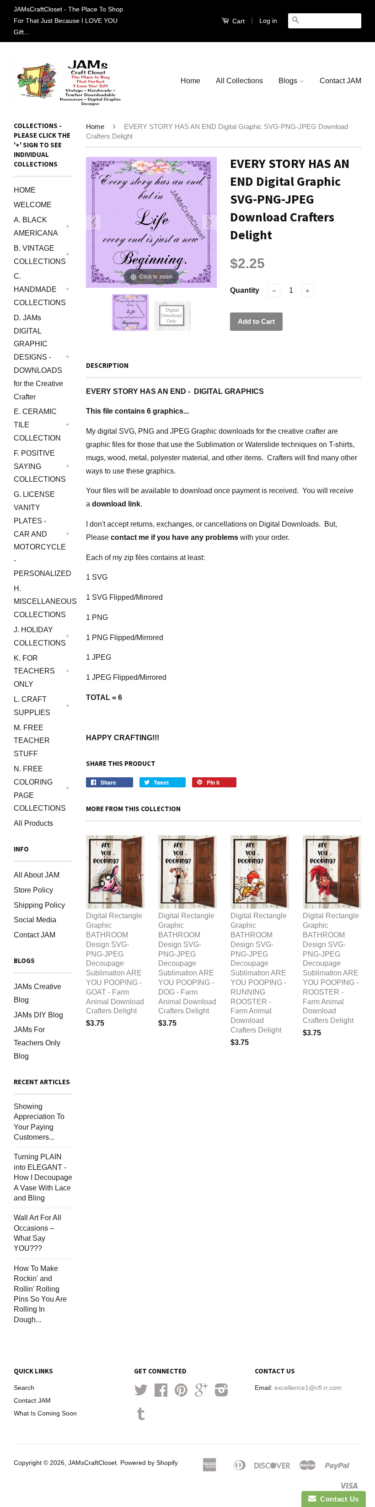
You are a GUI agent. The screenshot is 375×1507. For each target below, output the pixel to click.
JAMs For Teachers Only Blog (37, 1043)
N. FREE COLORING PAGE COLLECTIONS (38, 788)
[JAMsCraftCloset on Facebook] (161, 1393)
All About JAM (36, 875)
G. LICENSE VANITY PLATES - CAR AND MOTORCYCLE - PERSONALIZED (38, 533)
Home (190, 81)
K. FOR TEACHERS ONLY (34, 671)
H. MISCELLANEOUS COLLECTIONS (38, 602)
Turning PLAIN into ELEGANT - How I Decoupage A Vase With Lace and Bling (43, 1177)
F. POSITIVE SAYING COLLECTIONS (38, 466)
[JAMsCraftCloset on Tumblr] (141, 1417)
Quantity (244, 290)
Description (107, 365)
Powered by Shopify (149, 1462)
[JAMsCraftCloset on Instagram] (221, 1393)
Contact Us (337, 1499)
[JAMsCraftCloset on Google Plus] (201, 1393)
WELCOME (33, 205)
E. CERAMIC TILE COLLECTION (37, 425)
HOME (25, 190)
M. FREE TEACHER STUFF (32, 741)
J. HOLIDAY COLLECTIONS (38, 636)
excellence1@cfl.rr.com (308, 1387)
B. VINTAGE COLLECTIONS (38, 254)
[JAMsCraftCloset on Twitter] (141, 1393)
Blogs (289, 81)
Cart (237, 21)
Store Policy (33, 890)
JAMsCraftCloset (92, 1462)
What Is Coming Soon (45, 1413)
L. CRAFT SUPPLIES (32, 705)
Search (24, 1387)
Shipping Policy (39, 905)
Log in (268, 20)
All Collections (239, 81)
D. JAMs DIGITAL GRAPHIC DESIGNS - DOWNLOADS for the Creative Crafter (38, 357)
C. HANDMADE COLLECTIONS (38, 289)
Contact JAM (340, 81)
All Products (33, 823)
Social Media (35, 920)
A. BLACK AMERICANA (36, 226)
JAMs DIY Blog (38, 1015)
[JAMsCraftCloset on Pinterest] (181, 1393)
